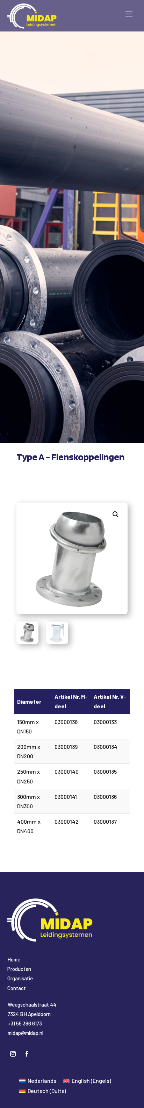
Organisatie (20, 978)
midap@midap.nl (25, 1033)
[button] (115, 514)
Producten (19, 969)
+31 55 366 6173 (25, 1023)
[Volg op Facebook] (27, 1053)
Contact (16, 988)
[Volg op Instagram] (13, 1053)
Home (13, 959)
